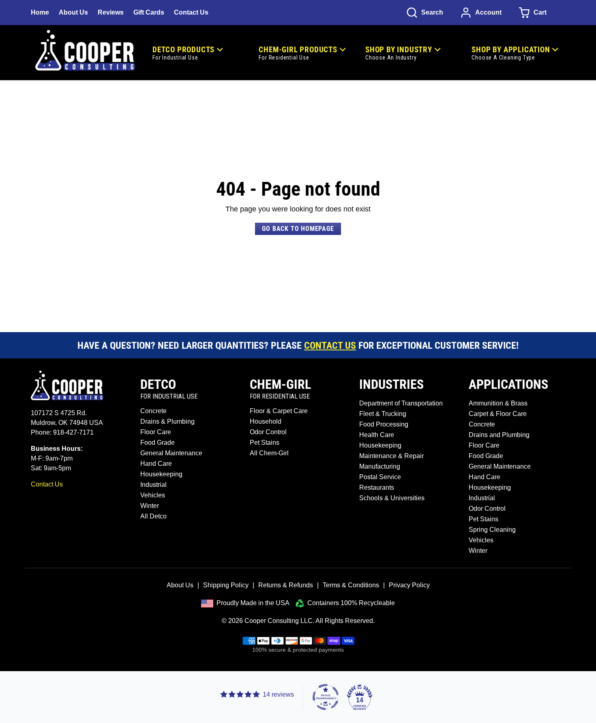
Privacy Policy (409, 585)
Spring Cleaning (492, 529)
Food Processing (383, 424)
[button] (425, 12)
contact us (330, 345)
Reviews (111, 12)
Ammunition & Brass (498, 403)
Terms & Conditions (351, 585)
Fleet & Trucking (382, 413)
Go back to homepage (298, 228)
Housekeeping (161, 474)
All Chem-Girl (269, 453)
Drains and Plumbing (499, 434)
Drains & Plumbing (167, 421)
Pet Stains (264, 442)
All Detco (153, 516)
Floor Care (155, 432)
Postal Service (380, 476)
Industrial (153, 484)
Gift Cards (148, 12)
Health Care (376, 434)
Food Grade (157, 442)
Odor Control (268, 432)
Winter (149, 505)
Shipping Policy (226, 585)
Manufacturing (379, 466)
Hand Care (156, 463)
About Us (73, 12)
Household (265, 421)
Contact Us (191, 12)
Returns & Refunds (285, 585)
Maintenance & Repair (391, 455)
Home (40, 12)
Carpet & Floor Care (498, 413)
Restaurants (376, 487)
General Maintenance (171, 453)
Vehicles (152, 495)
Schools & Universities (391, 498)
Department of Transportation (401, 403)
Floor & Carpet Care (279, 410)
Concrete (153, 410)
